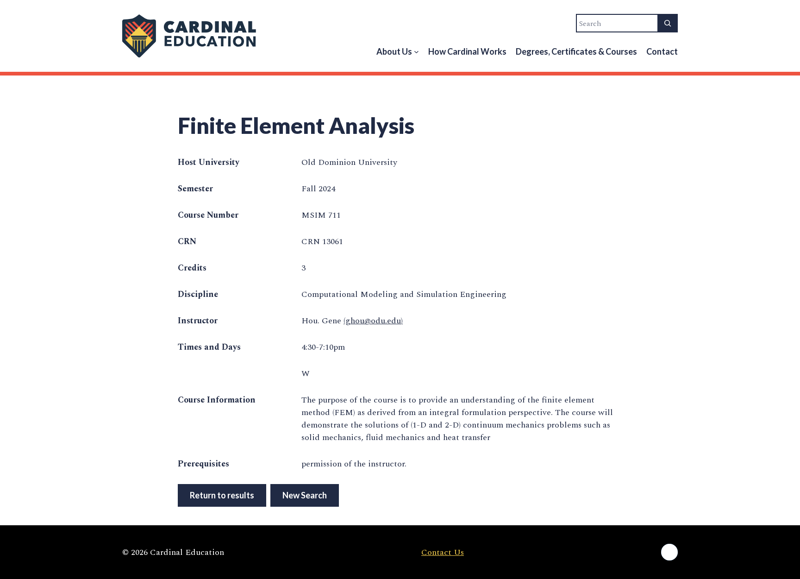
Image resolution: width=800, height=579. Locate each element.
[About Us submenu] (416, 51)
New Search (304, 495)
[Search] (667, 23)
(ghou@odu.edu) (373, 321)
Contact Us (442, 552)
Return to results (222, 495)
